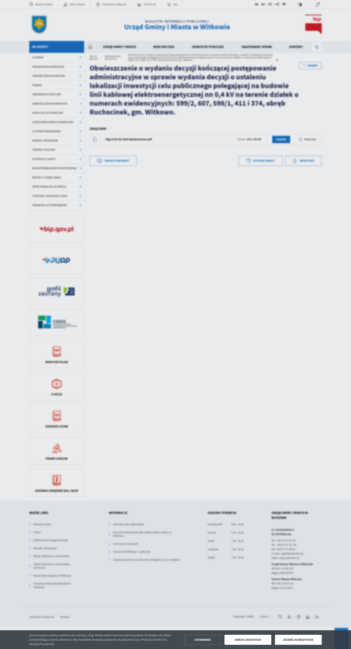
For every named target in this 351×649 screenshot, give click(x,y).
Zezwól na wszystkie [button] (298, 640)
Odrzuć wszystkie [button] (248, 640)
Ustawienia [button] (203, 640)
